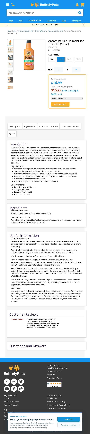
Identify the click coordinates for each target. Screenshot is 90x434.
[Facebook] (7, 382)
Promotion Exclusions (56, 408)
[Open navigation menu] (7, 4)
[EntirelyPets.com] (45, 5)
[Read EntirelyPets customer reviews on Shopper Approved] (54, 384)
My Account (10, 395)
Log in (6, 398)
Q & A (12, 133)
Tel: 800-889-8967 (54, 371)
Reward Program (11, 405)
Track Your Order (54, 378)
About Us (51, 374)
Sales (64, 21)
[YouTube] (7, 389)
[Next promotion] (83, 25)
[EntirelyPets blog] (21, 389)
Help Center (52, 398)
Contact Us (52, 365)
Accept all (68, 419)
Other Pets (76, 21)
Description (14, 126)
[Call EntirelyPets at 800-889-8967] (13, 4)
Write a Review (52, 47)
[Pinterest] (14, 389)
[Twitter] (21, 382)
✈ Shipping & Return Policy (58, 405)
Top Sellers (51, 21)
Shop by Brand (34, 20)
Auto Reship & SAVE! (65, 91)
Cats (20, 21)
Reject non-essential (68, 425)
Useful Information (48, 126)
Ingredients (29, 126)
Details (60, 94)
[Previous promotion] (6, 25)
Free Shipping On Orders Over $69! (45, 25)
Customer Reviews (70, 126)
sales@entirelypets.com (57, 368)
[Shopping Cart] (82, 4)
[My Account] (77, 4)
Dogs (11, 21)
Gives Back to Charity (56, 401)
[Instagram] (14, 382)
